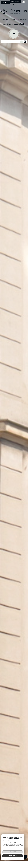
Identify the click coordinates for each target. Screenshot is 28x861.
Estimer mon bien (15, 1)
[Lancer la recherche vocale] (14, 33)
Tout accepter (13, 855)
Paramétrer (13, 851)
